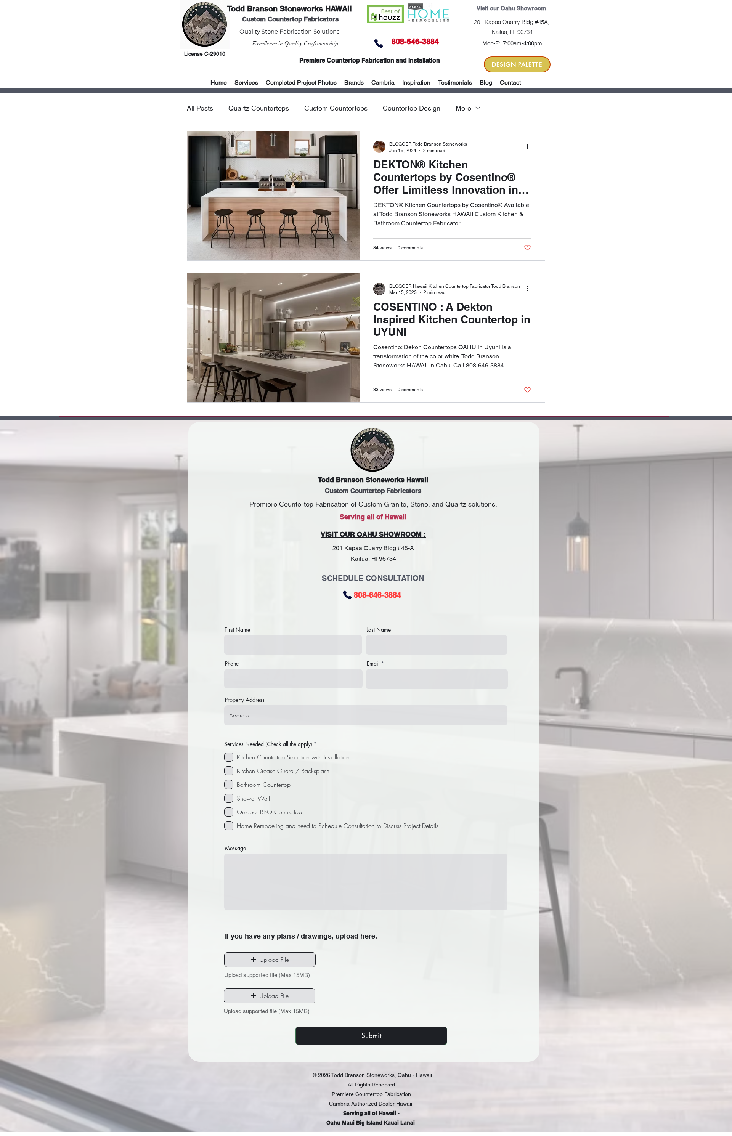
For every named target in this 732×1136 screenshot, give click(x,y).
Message (235, 848)
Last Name (378, 629)
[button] (354, 82)
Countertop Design (411, 108)
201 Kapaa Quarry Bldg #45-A (373, 548)
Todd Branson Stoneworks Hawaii (373, 480)
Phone (232, 663)
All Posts (200, 108)
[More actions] (530, 146)
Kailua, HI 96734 (373, 558)
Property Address (245, 700)
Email (373, 663)
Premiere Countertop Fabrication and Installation (369, 60)
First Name (237, 629)
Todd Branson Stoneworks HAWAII (289, 8)
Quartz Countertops (258, 108)
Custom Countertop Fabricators (290, 19)
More (463, 108)
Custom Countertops (336, 108)
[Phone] (379, 43)
